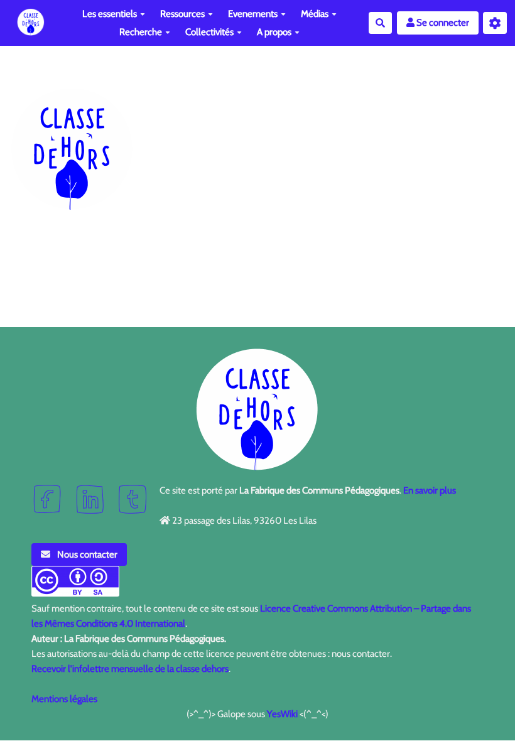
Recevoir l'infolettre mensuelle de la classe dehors (130, 668)
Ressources (182, 13)
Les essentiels (109, 13)
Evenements (253, 13)
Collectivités (209, 32)
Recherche (140, 32)
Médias (314, 13)
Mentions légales (64, 699)
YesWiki (282, 714)
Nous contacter (86, 554)
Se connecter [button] (442, 22)
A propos (274, 32)
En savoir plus (429, 490)
